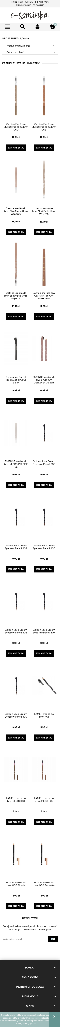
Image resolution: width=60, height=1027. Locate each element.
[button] (7, 26)
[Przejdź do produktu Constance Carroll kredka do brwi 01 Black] (16, 348)
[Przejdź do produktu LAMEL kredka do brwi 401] (44, 685)
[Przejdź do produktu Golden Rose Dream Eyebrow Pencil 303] (44, 433)
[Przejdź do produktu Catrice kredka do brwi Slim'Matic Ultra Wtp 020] (16, 264)
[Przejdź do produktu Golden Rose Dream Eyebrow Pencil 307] (44, 601)
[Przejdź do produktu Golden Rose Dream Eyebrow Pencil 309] (16, 685)
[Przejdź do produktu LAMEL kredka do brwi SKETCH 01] (16, 769)
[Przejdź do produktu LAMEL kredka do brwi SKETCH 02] (44, 769)
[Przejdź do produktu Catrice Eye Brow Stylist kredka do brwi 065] (44, 95)
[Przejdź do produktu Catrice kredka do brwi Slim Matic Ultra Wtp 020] (16, 180)
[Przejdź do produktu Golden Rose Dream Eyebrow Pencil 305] (44, 517)
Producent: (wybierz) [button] (18, 45)
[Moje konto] (37, 26)
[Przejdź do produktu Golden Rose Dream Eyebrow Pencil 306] (16, 601)
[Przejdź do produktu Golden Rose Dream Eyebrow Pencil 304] (16, 517)
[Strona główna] (30, 14)
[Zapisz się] (53, 939)
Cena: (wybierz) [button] (15, 52)
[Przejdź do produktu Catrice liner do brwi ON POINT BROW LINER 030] (44, 264)
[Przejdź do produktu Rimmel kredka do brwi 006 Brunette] (44, 854)
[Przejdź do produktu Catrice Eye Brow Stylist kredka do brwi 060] (16, 95)
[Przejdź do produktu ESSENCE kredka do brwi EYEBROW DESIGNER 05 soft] (44, 348)
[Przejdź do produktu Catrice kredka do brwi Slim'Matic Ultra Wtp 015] (44, 180)
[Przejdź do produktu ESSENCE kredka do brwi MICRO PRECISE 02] (16, 433)
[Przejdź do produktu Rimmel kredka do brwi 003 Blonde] (16, 854)
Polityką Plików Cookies (23, 1018)
